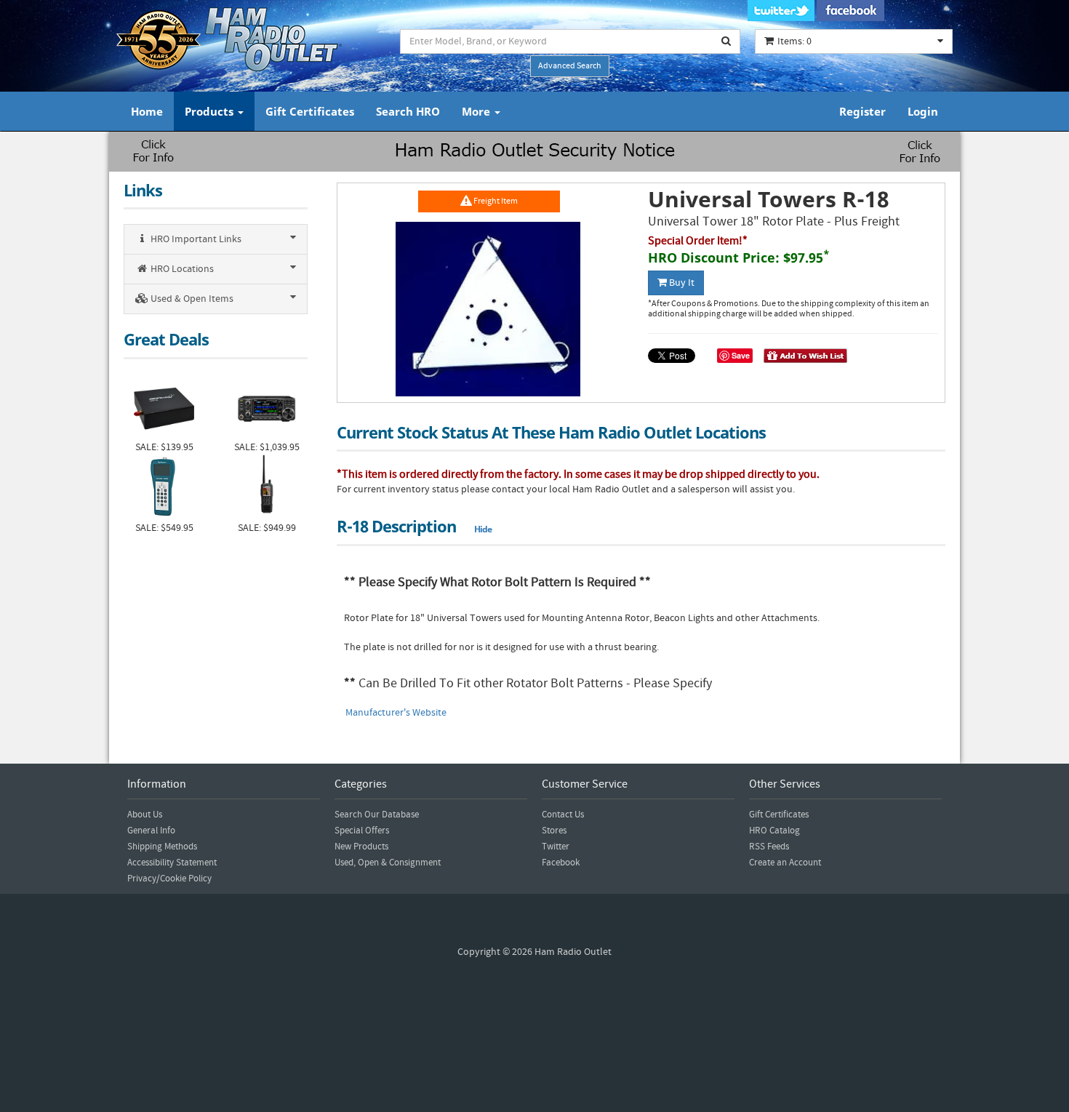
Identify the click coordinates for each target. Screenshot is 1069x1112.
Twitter (555, 846)
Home (147, 111)
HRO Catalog (774, 830)
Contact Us (563, 814)
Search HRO (408, 111)
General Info (151, 830)
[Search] (726, 41)
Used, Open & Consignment (388, 862)
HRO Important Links (194, 239)
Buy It (680, 282)
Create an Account (785, 862)
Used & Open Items (190, 298)
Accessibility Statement (172, 862)
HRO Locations (181, 269)
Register (862, 111)
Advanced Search (569, 65)
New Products (361, 846)
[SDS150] (267, 488)
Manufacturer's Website (396, 712)
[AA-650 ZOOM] (164, 488)
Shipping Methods (162, 846)
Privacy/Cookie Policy (169, 878)
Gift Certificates (309, 111)
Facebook (561, 862)
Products (210, 111)
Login (923, 111)
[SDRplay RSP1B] (164, 407)
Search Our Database (377, 814)
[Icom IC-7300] (267, 407)
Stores (554, 830)
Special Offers (362, 830)
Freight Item (495, 201)
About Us (144, 814)
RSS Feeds (769, 846)
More (477, 111)
